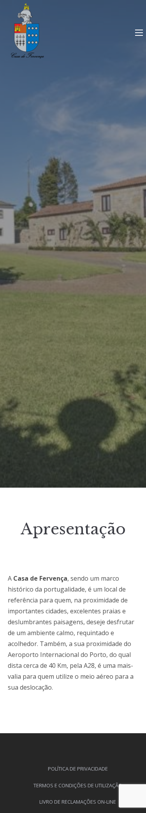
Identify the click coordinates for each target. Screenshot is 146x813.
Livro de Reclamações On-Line (77, 801)
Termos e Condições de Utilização (77, 785)
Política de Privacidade (78, 768)
